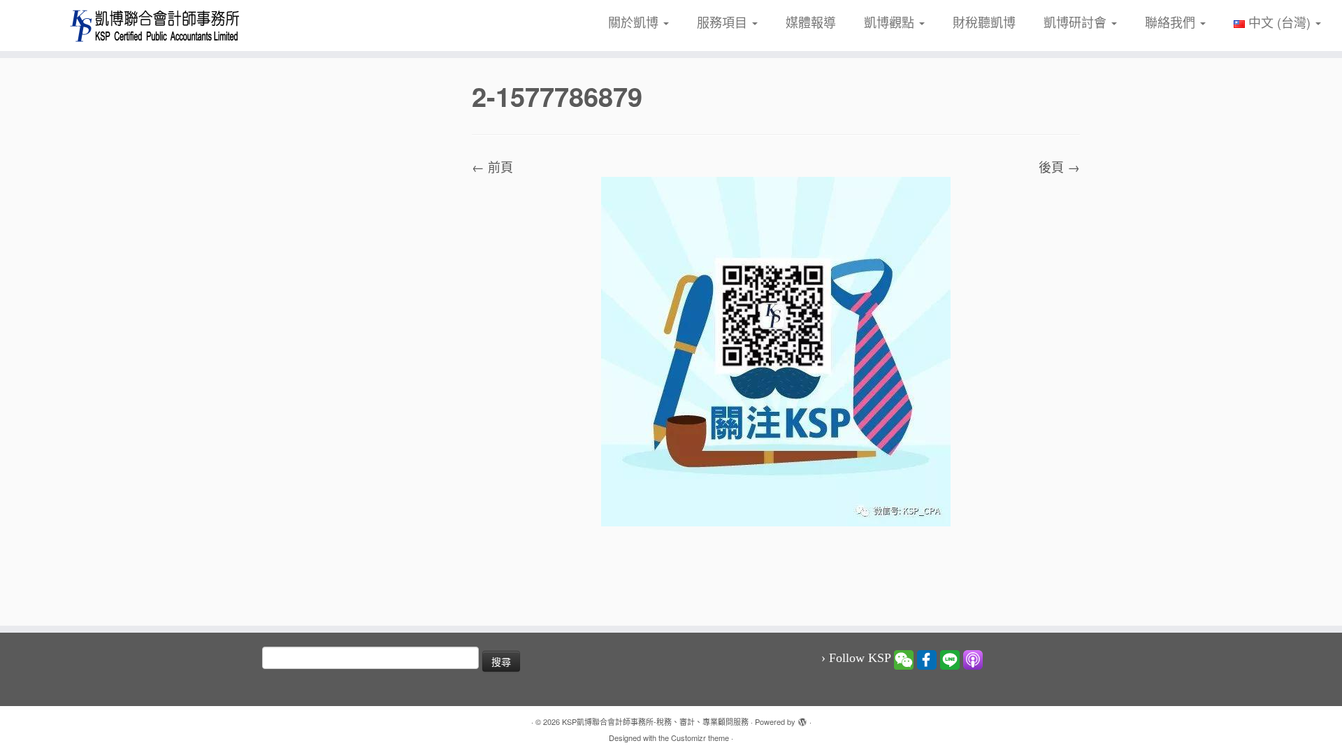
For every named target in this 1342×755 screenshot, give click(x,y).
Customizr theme (700, 737)
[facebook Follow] (927, 658)
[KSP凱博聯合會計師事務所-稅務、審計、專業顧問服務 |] (155, 25)
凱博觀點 (891, 22)
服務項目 (724, 22)
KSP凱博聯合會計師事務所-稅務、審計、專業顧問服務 (655, 721)
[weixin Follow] (904, 658)
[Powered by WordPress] (802, 719)
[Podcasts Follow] (973, 658)
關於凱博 (635, 22)
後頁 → (1059, 166)
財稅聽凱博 (984, 22)
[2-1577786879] (776, 349)
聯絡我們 (1172, 22)
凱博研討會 (1077, 22)
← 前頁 (492, 166)
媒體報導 (811, 22)
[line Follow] (950, 658)
